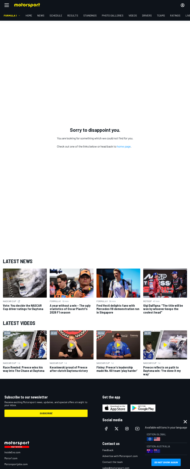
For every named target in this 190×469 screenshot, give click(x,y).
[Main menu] (7, 5)
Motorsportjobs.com (16, 464)
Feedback (107, 450)
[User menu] (182, 5)
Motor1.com (10, 458)
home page (124, 146)
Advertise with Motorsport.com (120, 456)
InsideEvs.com (12, 452)
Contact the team (112, 461)
